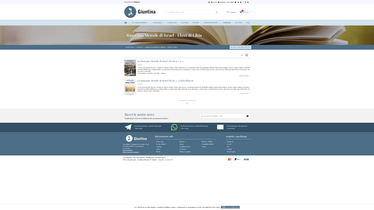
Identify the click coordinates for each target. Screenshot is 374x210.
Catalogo (172, 22)
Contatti (231, 2)
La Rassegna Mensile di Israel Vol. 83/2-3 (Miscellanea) (165, 80)
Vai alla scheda (243, 76)
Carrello (245, 11)
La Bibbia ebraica (185, 147)
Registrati (222, 2)
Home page (160, 142)
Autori (185, 22)
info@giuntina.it (128, 150)
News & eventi (211, 22)
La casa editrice (139, 22)
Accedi (214, 2)
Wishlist (233, 12)
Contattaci (231, 128)
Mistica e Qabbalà (185, 152)
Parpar (204, 147)
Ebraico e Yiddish (207, 142)
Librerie (227, 22)
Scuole (238, 22)
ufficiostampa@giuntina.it (131, 152)
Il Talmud (183, 149)
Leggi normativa (231, 207)
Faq (248, 22)
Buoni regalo (231, 152)
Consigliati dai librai (208, 144)
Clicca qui (138, 128)
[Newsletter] (247, 115)
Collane (157, 22)
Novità (196, 22)
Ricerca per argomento (240, 47)
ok (222, 207)
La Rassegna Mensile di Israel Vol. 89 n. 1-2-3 (160, 61)
